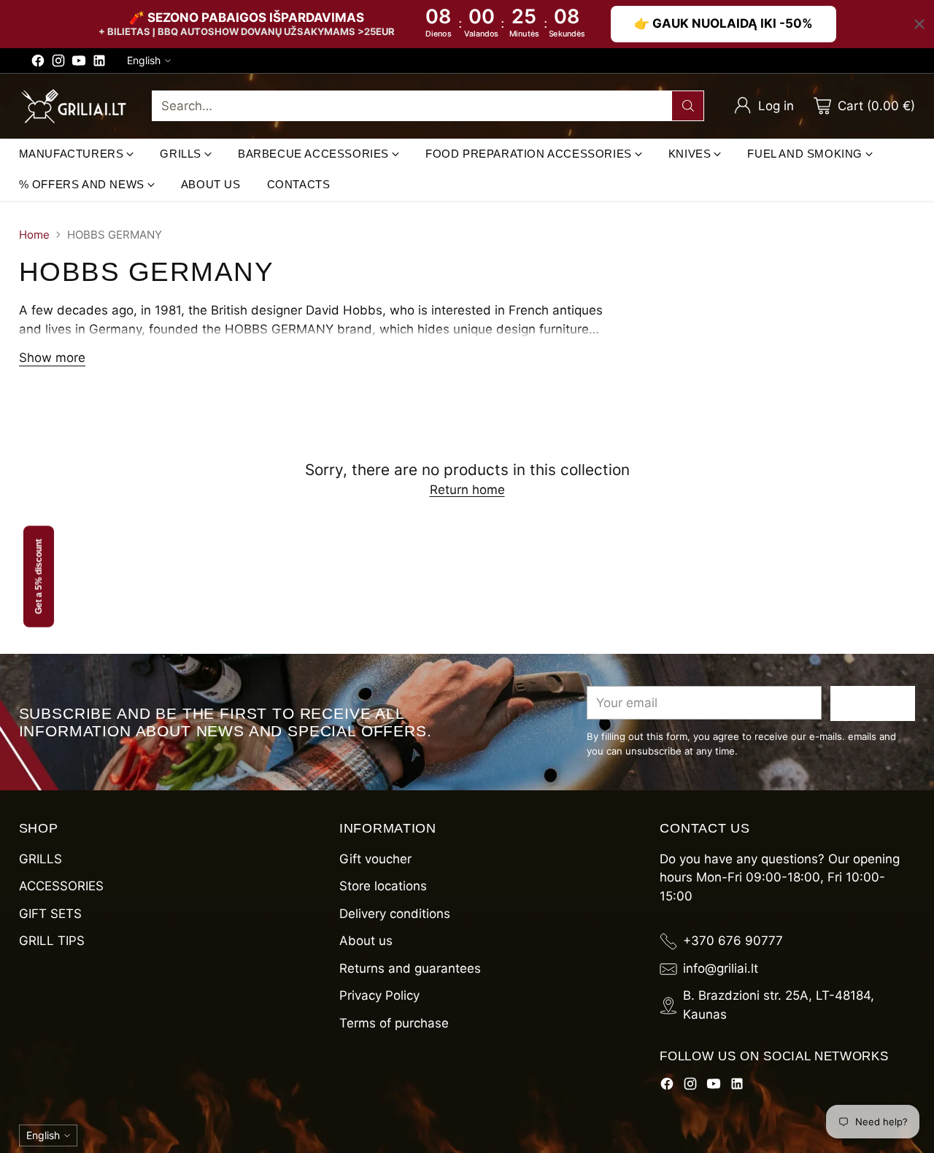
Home (34, 235)
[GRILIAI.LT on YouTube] (79, 63)
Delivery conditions (394, 913)
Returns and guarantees (410, 968)
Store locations (383, 886)
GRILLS (40, 859)
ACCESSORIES (61, 886)
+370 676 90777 (733, 940)
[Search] (688, 105)
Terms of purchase (394, 1023)
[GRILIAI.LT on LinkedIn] (99, 63)
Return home (467, 489)
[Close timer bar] (919, 24)
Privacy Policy (379, 995)
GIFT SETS (50, 913)
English (144, 60)
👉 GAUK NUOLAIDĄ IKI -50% (723, 23)
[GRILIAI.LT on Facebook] (38, 63)
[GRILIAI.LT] (73, 106)
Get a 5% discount (39, 576)
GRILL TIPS (52, 940)
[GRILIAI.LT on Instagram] (58, 63)
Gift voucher (375, 859)
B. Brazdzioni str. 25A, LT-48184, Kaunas (778, 1005)
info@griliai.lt (720, 968)
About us (366, 940)
